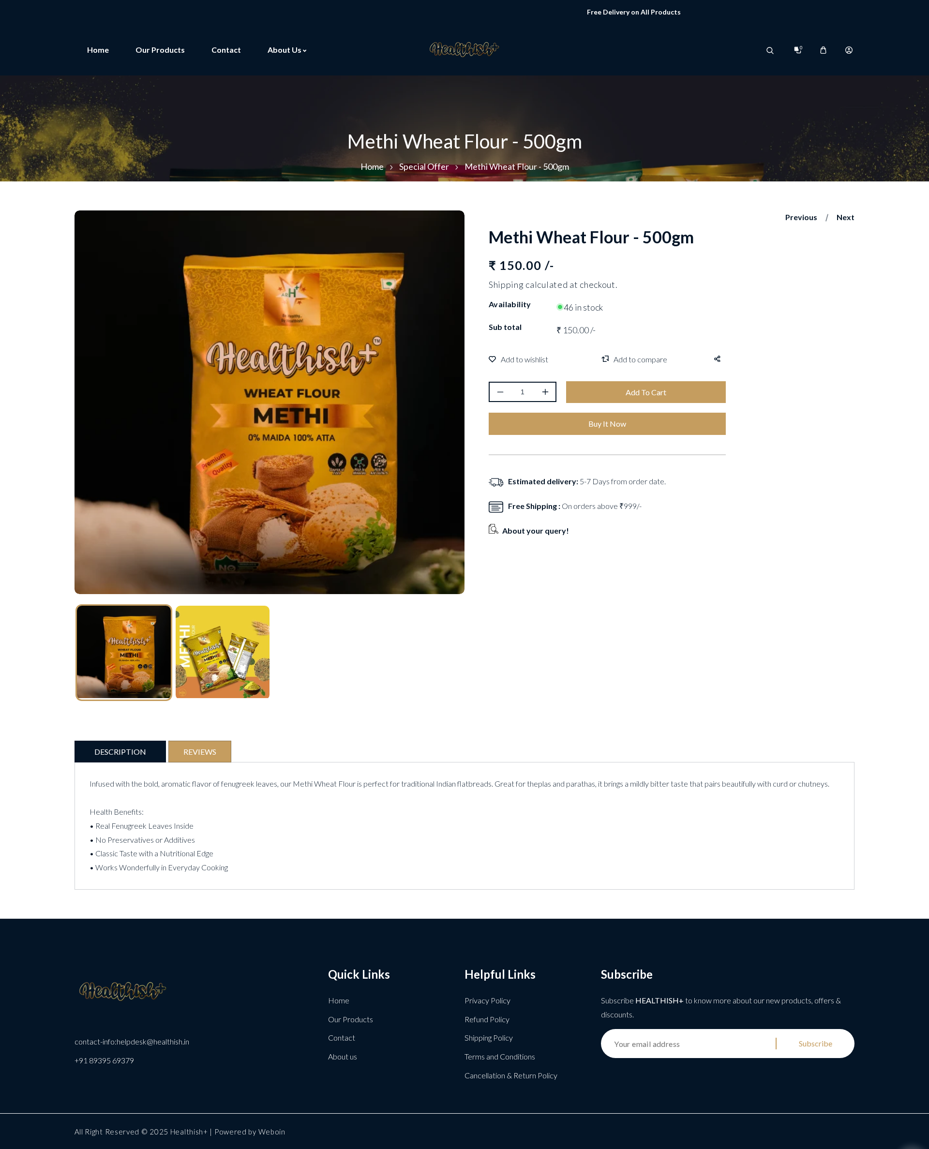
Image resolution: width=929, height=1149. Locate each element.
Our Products (350, 1019)
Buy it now (607, 423)
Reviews (199, 751)
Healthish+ (189, 1131)
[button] (823, 50)
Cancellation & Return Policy (510, 1075)
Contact (341, 1037)
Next (845, 217)
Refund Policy (486, 1019)
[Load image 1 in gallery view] (124, 653)
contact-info (132, 1041)
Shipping (506, 285)
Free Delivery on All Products (596, 12)
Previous (801, 217)
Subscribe (815, 1043)
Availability (510, 304)
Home (372, 166)
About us (342, 1056)
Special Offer (424, 166)
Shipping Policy (488, 1037)
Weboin (271, 1131)
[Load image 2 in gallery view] (223, 653)
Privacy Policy (487, 1000)
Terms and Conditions (499, 1056)
